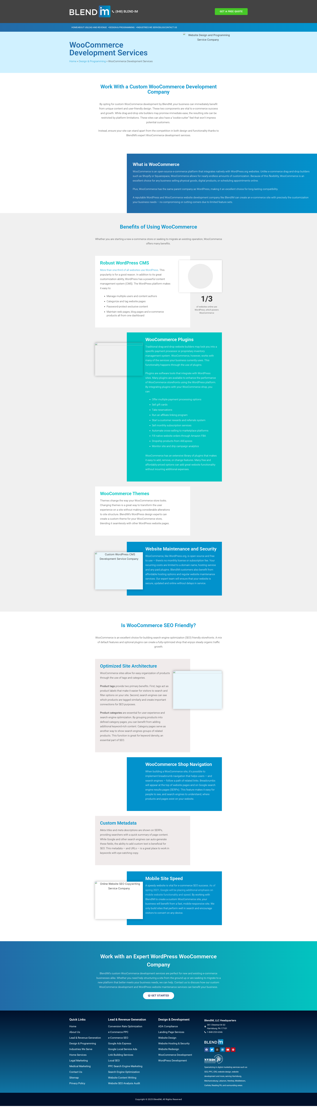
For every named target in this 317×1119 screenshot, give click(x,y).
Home (74, 27)
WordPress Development (172, 1060)
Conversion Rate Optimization (125, 1026)
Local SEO (114, 1060)
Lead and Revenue (97, 27)
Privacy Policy (77, 1083)
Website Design (167, 1037)
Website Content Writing (122, 1077)
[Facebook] (206, 1049)
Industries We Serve (148, 27)
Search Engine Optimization (124, 1071)
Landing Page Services (171, 1032)
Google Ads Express (119, 1043)
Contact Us (170, 27)
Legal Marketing (78, 1060)
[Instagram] (217, 1049)
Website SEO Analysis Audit (124, 1083)
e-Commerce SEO (118, 1037)
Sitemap (74, 1077)
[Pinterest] (233, 1049)
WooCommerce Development (175, 1054)
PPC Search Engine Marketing (125, 1066)
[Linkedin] (222, 1049)
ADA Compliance (168, 1026)
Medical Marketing (80, 1066)
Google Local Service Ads (122, 1049)
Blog (161, 27)
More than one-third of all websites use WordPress (129, 270)
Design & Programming (122, 27)
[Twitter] (212, 1049)
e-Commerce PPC (118, 1032)
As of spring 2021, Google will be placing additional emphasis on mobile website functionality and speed (180, 890)
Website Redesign (168, 1049)
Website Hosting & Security (174, 1043)
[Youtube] (228, 1049)
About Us (82, 27)
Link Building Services (120, 1054)
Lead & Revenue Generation (85, 1037)
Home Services (78, 1054)
